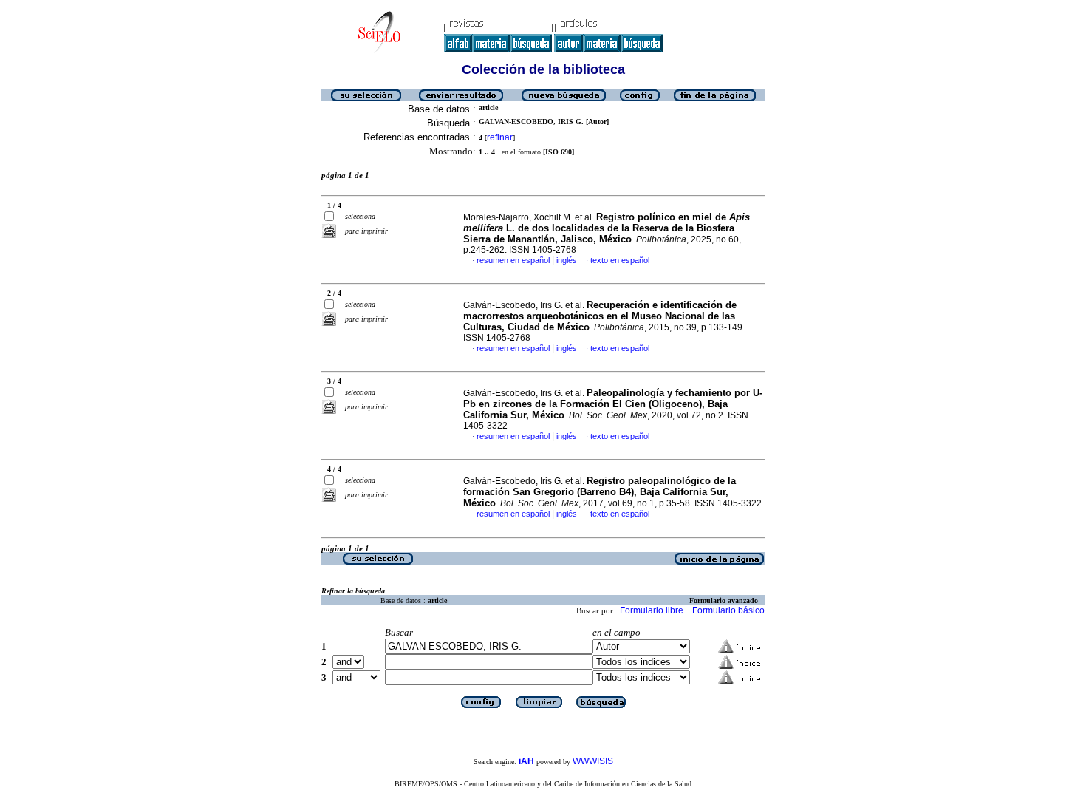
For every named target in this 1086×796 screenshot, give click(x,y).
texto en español (619, 260)
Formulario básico (728, 610)
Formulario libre (651, 610)
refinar (500, 137)
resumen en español (513, 260)
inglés (566, 260)
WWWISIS (593, 761)
